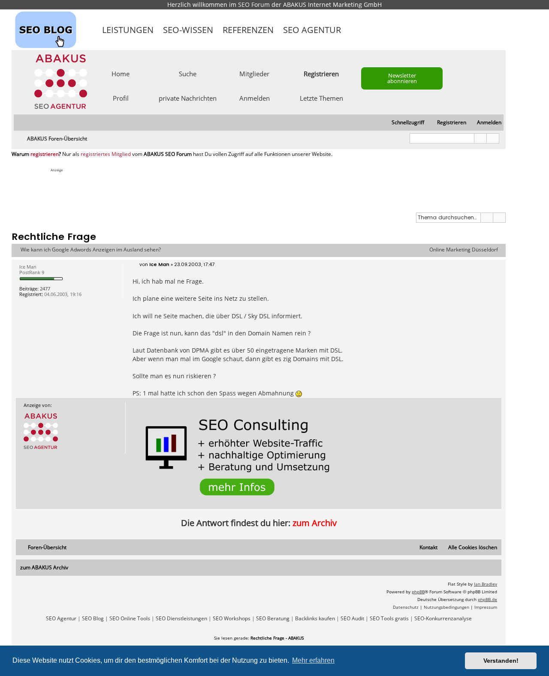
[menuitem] (485, 123)
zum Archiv (315, 523)
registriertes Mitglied (106, 154)
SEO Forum (254, 4)
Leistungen (128, 30)
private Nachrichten (188, 98)
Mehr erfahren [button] (313, 660)
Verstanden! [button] (501, 660)
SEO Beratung (273, 618)
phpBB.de (487, 599)
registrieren (44, 154)
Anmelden (254, 98)
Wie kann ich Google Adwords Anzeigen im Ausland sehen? (91, 249)
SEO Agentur (312, 30)
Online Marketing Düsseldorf (463, 249)
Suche (187, 73)
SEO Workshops (231, 618)
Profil (121, 98)
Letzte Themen (321, 98)
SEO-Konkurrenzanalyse (443, 618)
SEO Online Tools (129, 618)
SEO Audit (352, 618)
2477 (45, 288)
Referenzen (248, 30)
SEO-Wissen (188, 30)
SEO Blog (93, 618)
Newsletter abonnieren (402, 78)
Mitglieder (254, 73)
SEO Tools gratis (389, 618)
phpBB (418, 592)
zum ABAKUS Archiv (44, 567)
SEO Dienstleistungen (181, 618)
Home (121, 73)
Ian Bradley (485, 584)
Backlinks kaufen (315, 618)
